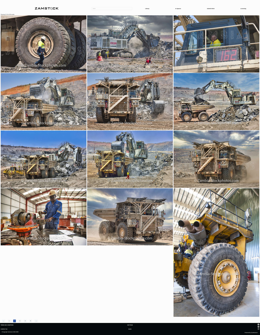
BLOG (130, 329)
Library (147, 8)
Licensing (243, 8)
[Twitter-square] (258, 327)
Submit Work (210, 8)
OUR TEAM (130, 325)
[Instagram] (258, 329)
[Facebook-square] (258, 324)
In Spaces (178, 8)
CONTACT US (4, 329)
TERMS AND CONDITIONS (7, 325)
